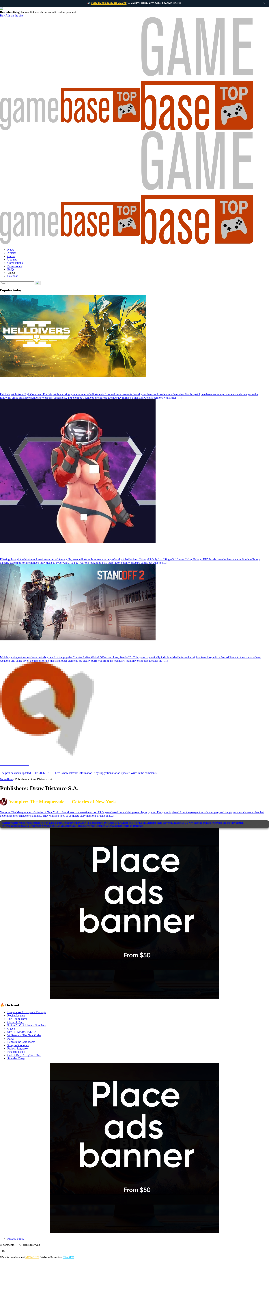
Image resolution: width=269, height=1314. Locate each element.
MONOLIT (32, 1257)
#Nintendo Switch (200, 822)
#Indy (30, 822)
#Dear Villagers (87, 822)
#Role (36, 822)
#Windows (9, 825)
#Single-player (162, 822)
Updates (12, 259)
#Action (6, 822)
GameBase (6, 779)
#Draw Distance (104, 822)
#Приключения (70, 822)
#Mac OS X (184, 822)
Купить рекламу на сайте (109, 3)
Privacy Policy (15, 1238)
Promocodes (14, 266)
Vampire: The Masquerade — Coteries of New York (62, 801)
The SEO (68, 1257)
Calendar (12, 276)
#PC (212, 822)
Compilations (15, 262)
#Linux (174, 822)
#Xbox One (28, 825)
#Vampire (115, 825)
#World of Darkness (132, 825)
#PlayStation (222, 822)
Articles (11, 252)
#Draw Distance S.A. (124, 822)
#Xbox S (39, 825)
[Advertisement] (110, 1287)
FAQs (10, 269)
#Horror (15, 822)
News (10, 249)
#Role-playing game (50, 822)
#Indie (23, 822)
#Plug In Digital (145, 822)
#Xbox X (48, 825)
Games (11, 256)
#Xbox (18, 825)
